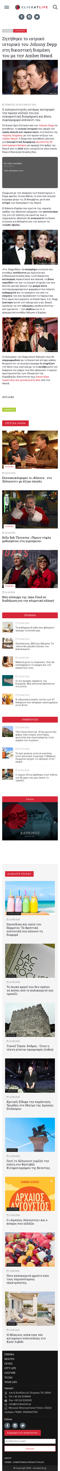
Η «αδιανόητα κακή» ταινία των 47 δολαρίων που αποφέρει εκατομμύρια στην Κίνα (36, 702)
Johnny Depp (46, 125)
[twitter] (37, 17)
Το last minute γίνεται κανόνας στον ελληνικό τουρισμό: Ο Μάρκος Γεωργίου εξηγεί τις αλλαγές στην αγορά (35, 757)
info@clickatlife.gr (20, 1403)
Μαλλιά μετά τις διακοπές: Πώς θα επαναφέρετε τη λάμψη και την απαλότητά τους (34, 665)
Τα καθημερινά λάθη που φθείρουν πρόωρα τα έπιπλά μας (34, 629)
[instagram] (29, 17)
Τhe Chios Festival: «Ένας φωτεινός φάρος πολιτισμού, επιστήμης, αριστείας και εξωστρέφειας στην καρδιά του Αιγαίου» (36, 736)
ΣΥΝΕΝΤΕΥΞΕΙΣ (30, 719)
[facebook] (21, 17)
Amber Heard (10, 138)
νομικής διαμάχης (12, 135)
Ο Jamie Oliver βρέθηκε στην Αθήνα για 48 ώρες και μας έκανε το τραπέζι (36, 777)
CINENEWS (9, 409)
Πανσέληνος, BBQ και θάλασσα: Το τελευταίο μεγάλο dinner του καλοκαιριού (34, 646)
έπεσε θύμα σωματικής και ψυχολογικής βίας (25, 378)
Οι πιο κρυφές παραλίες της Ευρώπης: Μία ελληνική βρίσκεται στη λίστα (35, 683)
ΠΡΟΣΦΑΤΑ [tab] (30, 615)
